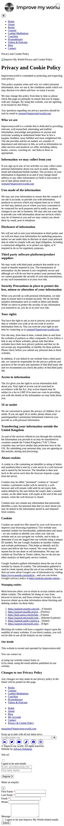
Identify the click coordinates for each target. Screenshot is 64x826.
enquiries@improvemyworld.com (18, 728)
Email (4, 798)
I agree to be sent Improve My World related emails (31, 819)
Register (7, 776)
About (11, 24)
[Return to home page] (32, 12)
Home (11, 21)
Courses (12, 30)
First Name (7, 791)
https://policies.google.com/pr (44, 578)
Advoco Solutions (22, 749)
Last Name (7, 795)
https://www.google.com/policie (17, 575)
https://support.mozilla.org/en (23, 611)
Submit (6, 823)
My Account (14, 717)
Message (5, 816)
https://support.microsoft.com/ (23, 617)
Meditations (18, 33)
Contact (12, 48)
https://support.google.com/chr (23, 608)
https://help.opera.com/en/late (23, 614)
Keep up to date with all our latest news (21, 734)
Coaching (13, 36)
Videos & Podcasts (17, 42)
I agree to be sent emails (13, 763)
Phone (4, 802)
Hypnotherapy (15, 39)
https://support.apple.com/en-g (23, 620)
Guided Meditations (18, 693)
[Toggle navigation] (3, 15)
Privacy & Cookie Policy (21, 723)
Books (11, 27)
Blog (10, 45)
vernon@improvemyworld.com (34, 113)
